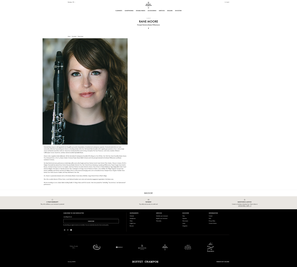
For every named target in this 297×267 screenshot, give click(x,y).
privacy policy (105, 225)
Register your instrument (161, 218)
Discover (178, 10)
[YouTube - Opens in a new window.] (71, 230)
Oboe (131, 221)
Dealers (170, 10)
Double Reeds (140, 10)
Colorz (226, 261)
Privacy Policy (212, 221)
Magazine (184, 226)
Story (183, 216)
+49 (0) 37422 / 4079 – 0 (244, 206)
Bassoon (132, 226)
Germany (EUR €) (71, 261)
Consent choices (213, 223)
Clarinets (118, 10)
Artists (183, 223)
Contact (210, 216)
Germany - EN (71, 2)
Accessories (152, 10)
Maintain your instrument (162, 216)
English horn (133, 223)
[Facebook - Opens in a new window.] (148, 28)
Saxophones (129, 10)
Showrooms (185, 221)
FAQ (210, 218)
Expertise (184, 218)
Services (162, 10)
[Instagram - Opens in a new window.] (64, 230)
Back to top (148, 193)
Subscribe (91, 221)
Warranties (158, 221)
